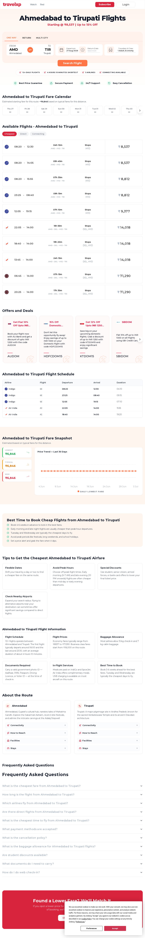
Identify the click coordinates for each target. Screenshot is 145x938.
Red (42, 4)
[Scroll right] (140, 110)
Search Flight (72, 63)
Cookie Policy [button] (86, 919)
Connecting (38, 134)
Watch (33, 4)
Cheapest (9, 134)
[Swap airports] (30, 50)
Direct (23, 134)
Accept (115, 928)
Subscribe (105, 4)
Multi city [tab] (42, 38)
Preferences (91, 928)
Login (125, 4)
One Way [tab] (11, 37)
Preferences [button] (80, 922)
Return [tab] (26, 38)
